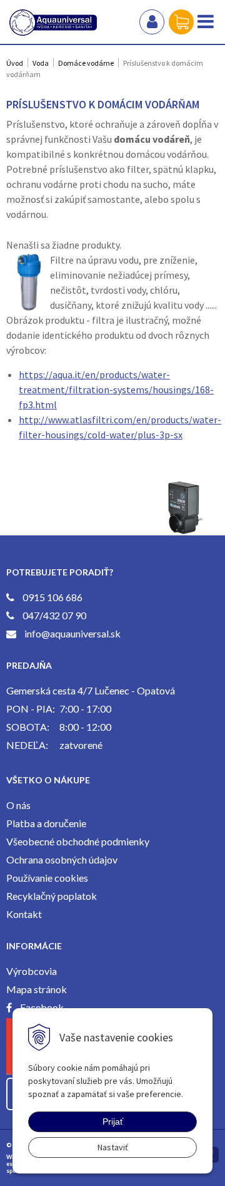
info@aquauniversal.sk (72, 633)
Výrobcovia (31, 971)
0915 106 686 (52, 597)
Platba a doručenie (46, 823)
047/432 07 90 (54, 615)
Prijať (112, 1121)
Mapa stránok (36, 989)
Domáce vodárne (86, 63)
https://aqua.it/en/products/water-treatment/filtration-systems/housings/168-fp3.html (116, 389)
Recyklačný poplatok (51, 896)
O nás (18, 805)
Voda (40, 63)
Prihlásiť (151, 21)
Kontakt (24, 914)
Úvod (14, 63)
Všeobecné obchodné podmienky (77, 841)
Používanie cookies (47, 878)
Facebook (42, 1007)
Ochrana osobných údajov (62, 859)
